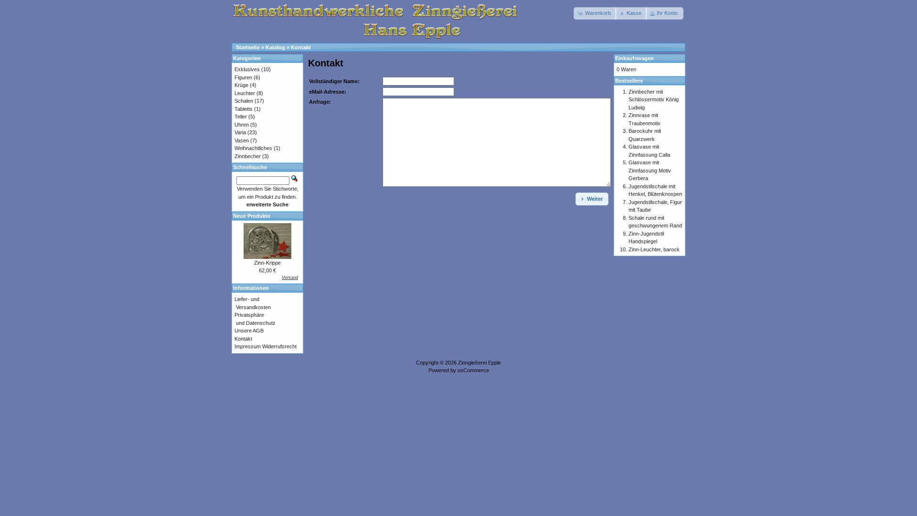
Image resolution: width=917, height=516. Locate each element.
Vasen (242, 140)
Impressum (248, 346)
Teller (241, 116)
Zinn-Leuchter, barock (654, 249)
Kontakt (301, 47)
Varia (240, 132)
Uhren (242, 125)
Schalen (244, 101)
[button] (595, 13)
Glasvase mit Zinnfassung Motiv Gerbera (650, 170)
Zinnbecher (248, 156)
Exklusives (247, 69)
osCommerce (473, 370)
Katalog (275, 47)
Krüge (241, 85)
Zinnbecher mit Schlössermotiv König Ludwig (654, 99)
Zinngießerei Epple (479, 363)
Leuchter (245, 93)
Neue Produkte (251, 216)
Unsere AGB (249, 330)
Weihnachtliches (253, 148)
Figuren (243, 77)
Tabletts (244, 109)
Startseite (248, 47)
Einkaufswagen (634, 58)
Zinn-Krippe (267, 263)
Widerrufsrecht (279, 346)
